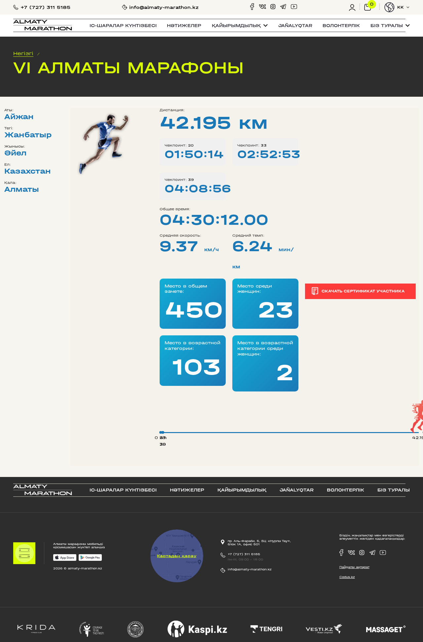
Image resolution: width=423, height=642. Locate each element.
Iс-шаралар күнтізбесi (123, 25)
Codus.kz (347, 577)
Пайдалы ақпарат (354, 567)
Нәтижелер (184, 25)
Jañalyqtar (295, 25)
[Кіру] (354, 7)
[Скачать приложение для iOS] (64, 558)
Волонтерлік (341, 25)
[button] (240, 25)
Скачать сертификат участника (363, 291)
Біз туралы (393, 490)
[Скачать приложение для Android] (90, 558)
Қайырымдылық (241, 490)
